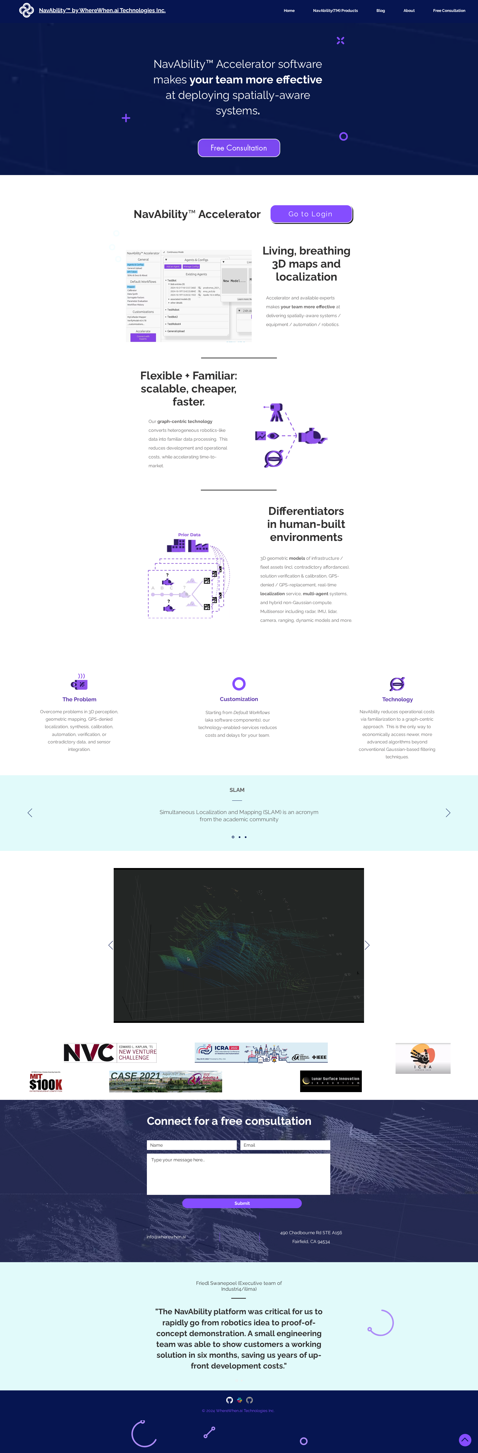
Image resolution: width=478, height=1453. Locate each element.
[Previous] (30, 813)
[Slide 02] (241, 1380)
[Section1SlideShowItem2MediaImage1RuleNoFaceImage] (239, 837)
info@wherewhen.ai (166, 1236)
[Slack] (239, 1400)
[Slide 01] (236, 1380)
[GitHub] (229, 1400)
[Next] (448, 813)
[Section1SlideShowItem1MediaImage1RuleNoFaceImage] (232, 837)
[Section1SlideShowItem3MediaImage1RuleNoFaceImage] (245, 837)
